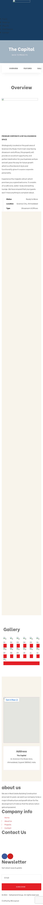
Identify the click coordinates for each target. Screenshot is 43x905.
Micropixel (15, 900)
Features (28, 68)
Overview (13, 68)
